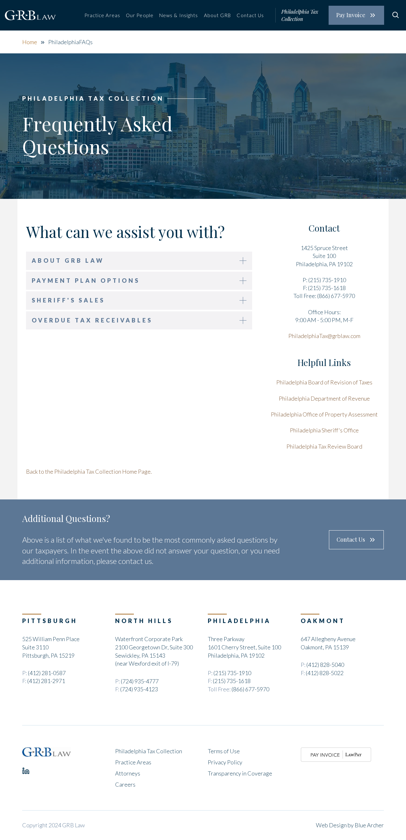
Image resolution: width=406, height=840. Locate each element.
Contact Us (250, 15)
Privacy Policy (225, 762)
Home (29, 41)
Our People (140, 15)
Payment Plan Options (86, 280)
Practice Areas (102, 15)
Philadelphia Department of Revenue (324, 398)
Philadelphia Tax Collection (299, 15)
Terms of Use (224, 751)
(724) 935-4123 (139, 689)
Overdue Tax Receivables (92, 320)
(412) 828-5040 (325, 664)
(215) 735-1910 (232, 672)
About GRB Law (68, 260)
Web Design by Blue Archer (350, 825)
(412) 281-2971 (46, 680)
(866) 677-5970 (250, 689)
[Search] (395, 15)
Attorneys (127, 773)
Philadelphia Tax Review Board (324, 446)
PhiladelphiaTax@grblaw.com (324, 335)
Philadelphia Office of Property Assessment (324, 414)
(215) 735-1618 (232, 680)
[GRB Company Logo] (30, 15)
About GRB (217, 15)
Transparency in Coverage (240, 773)
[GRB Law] (46, 752)
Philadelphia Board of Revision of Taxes (324, 382)
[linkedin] (25, 770)
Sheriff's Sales (68, 300)
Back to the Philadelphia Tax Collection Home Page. (89, 471)
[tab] (139, 261)
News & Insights (178, 15)
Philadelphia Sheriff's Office (324, 430)
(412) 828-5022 (325, 672)
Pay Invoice (350, 15)
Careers (125, 784)
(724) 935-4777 (140, 681)
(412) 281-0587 (47, 672)
